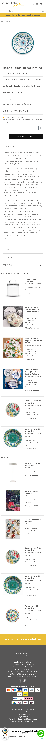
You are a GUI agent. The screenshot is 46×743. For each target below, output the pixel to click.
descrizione (9, 146)
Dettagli (7, 257)
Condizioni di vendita (23, 714)
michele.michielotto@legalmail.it (25, 676)
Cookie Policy (29, 710)
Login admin (23, 717)
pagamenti (8, 249)
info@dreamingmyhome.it (25, 674)
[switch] (5, 738)
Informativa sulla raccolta (14, 736)
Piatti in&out (6, 21)
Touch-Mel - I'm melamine (16, 73)
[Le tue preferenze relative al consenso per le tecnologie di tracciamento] (42, 739)
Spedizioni (8, 265)
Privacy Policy (16, 710)
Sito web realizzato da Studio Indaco (23, 719)
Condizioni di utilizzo (23, 712)
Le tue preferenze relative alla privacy (25, 732)
